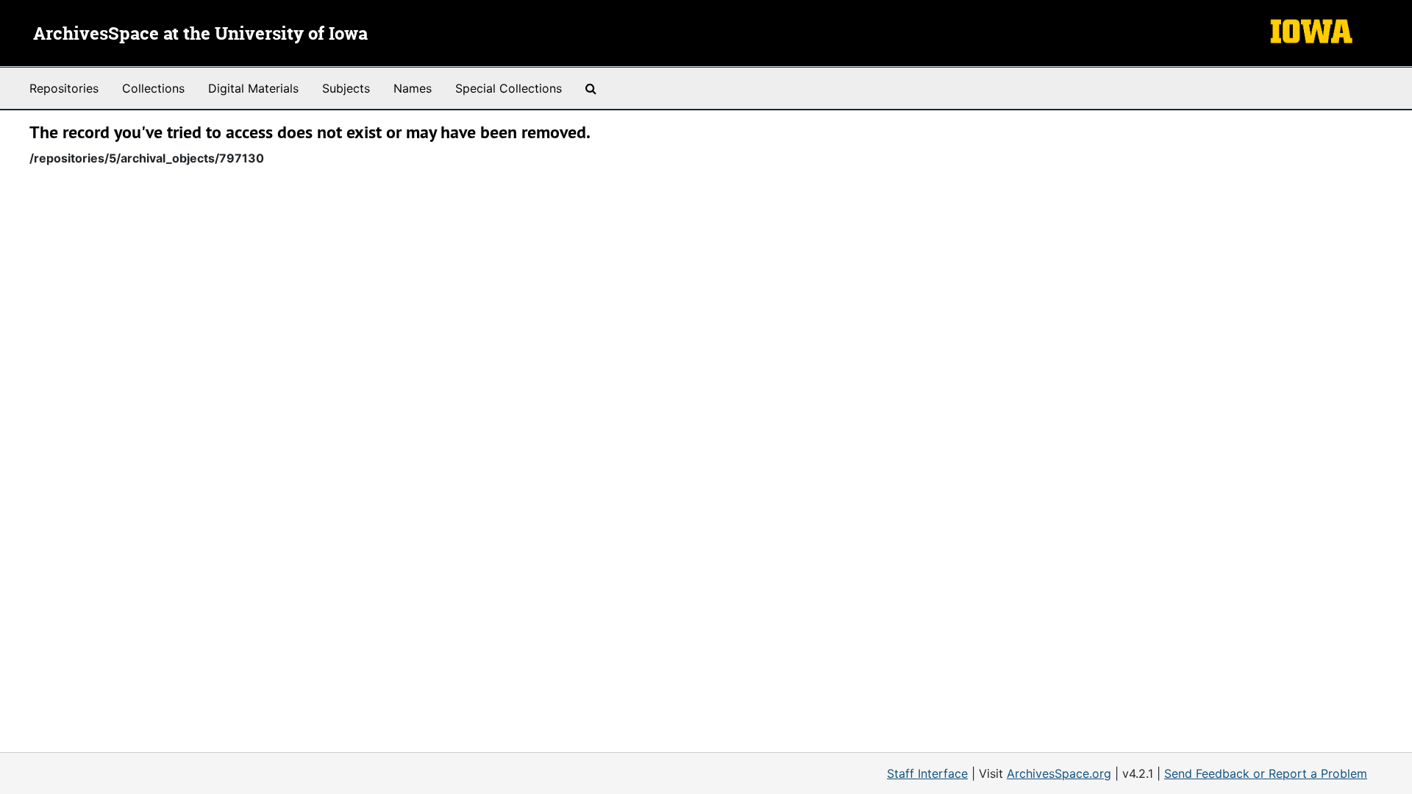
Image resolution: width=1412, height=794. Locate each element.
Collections (153, 88)
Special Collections (508, 88)
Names (412, 88)
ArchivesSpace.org (1059, 773)
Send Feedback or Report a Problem (1265, 773)
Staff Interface (927, 773)
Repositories (64, 88)
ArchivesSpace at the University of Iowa (200, 35)
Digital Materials (253, 88)
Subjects (346, 88)
